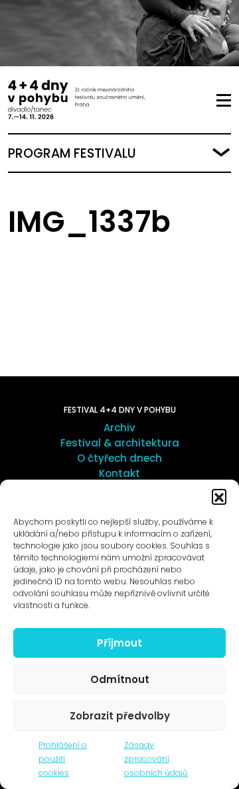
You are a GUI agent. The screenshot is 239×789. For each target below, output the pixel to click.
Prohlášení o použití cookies (63, 758)
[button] (219, 496)
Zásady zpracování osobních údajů (156, 758)
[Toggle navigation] (223, 100)
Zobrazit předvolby (120, 716)
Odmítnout (119, 679)
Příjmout (119, 643)
